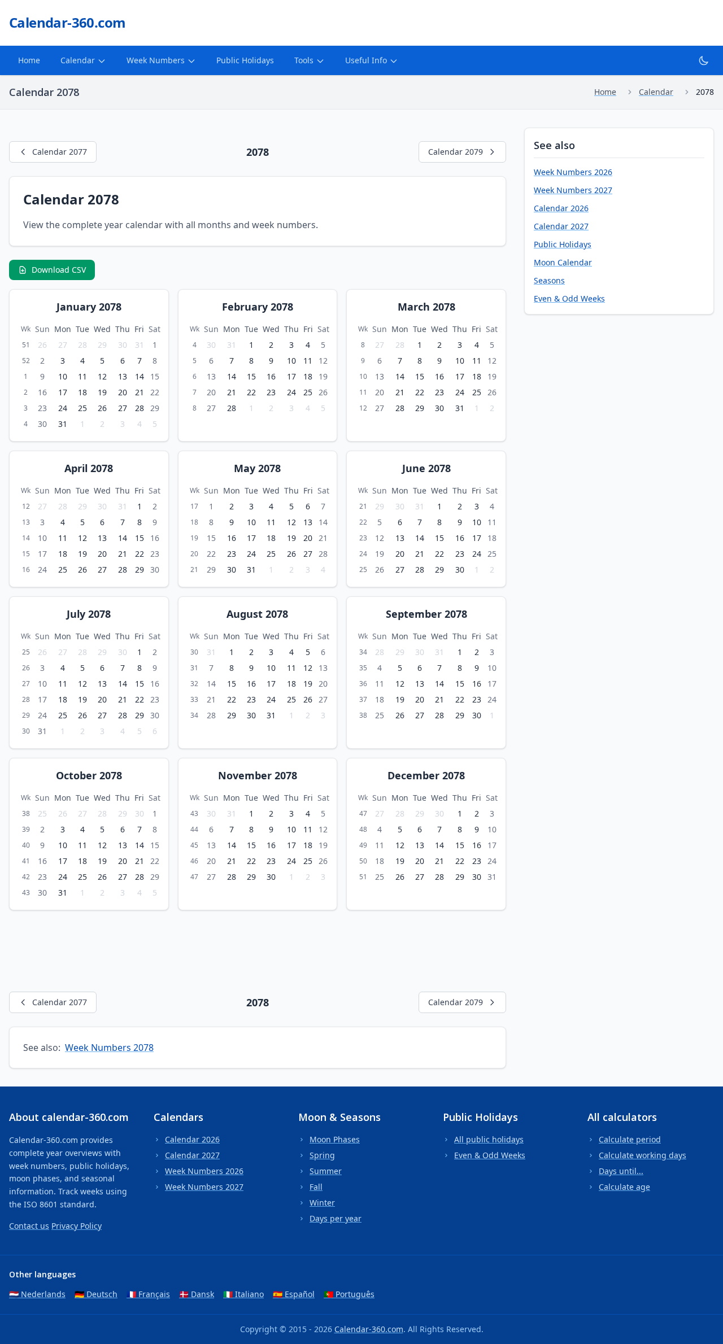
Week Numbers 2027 (573, 190)
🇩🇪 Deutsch (96, 1294)
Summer (326, 1171)
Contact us (29, 1225)
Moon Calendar (563, 262)
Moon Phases (335, 1139)
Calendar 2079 (455, 151)
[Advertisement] (214, 949)
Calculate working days (642, 1155)
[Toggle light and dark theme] (704, 60)
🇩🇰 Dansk (196, 1294)
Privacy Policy (76, 1225)
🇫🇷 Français (148, 1294)
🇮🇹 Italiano (243, 1294)
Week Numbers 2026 (573, 172)
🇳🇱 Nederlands (37, 1294)
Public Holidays (245, 60)
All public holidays (489, 1139)
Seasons (549, 280)
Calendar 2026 (561, 208)
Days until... (621, 1171)
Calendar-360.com (368, 1329)
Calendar (77, 60)
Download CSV (59, 269)
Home (29, 60)
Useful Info (366, 60)
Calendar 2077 (59, 151)
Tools (303, 60)
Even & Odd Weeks (569, 298)
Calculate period (630, 1139)
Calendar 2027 (561, 226)
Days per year (336, 1218)
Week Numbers (156, 60)
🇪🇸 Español (294, 1294)
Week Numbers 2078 (109, 1047)
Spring (322, 1155)
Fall (316, 1186)
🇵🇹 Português (349, 1294)
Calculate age (624, 1186)
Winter (322, 1202)
